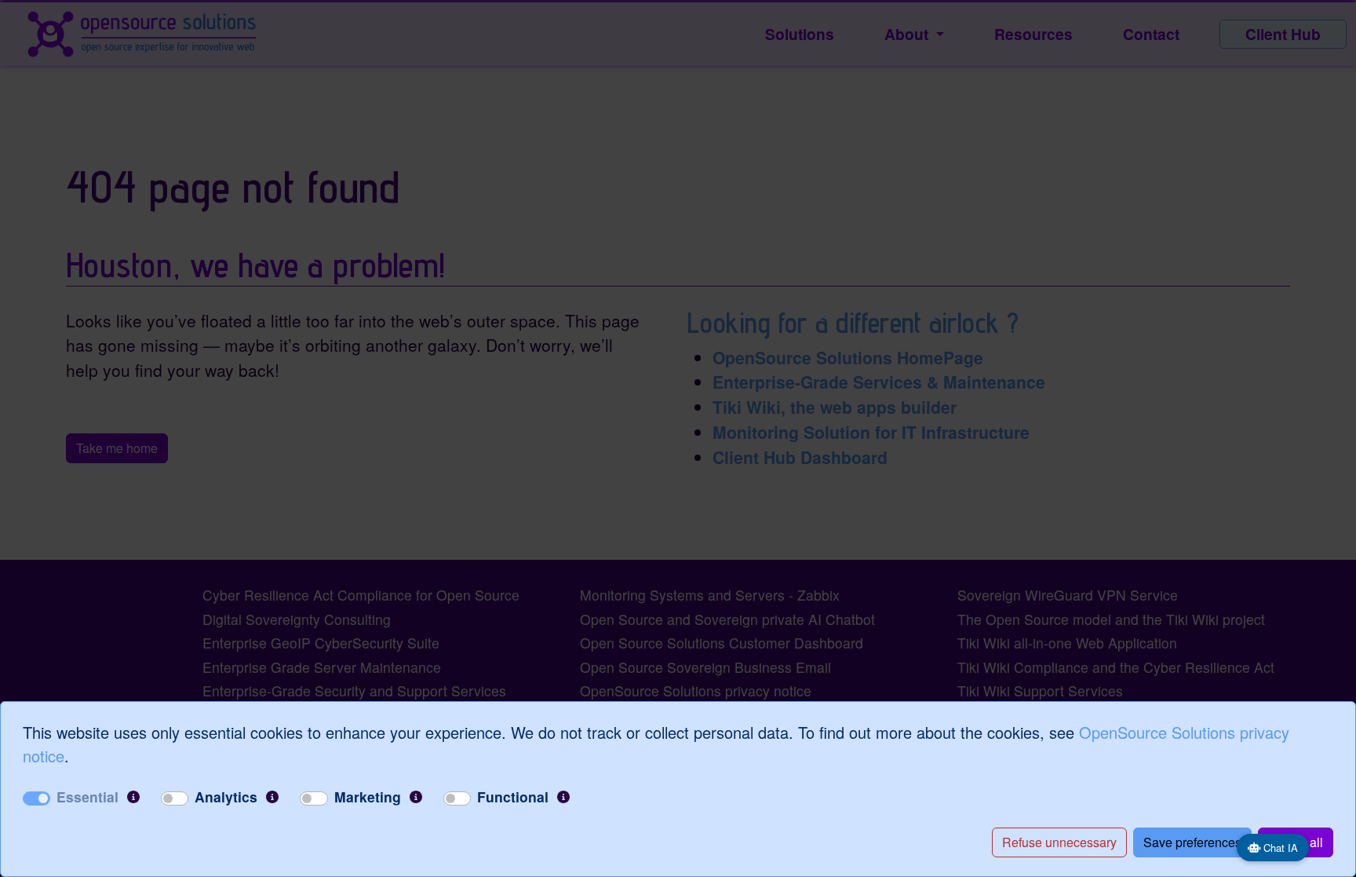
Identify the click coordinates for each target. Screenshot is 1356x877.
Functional (513, 796)
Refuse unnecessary (1059, 842)
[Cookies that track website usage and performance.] (272, 797)
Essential (87, 796)
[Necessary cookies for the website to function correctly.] (133, 797)
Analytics (226, 796)
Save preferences (1192, 842)
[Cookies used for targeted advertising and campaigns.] (416, 797)
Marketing (367, 796)
